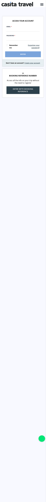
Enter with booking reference (23, 90)
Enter (23, 54)
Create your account (32, 63)
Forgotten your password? (34, 46)
